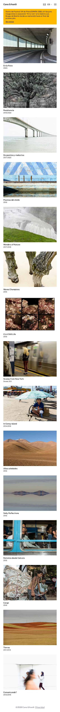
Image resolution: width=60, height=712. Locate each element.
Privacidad (39, 707)
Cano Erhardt (10, 4)
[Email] (44, 4)
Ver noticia (10, 22)
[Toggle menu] (55, 4)
